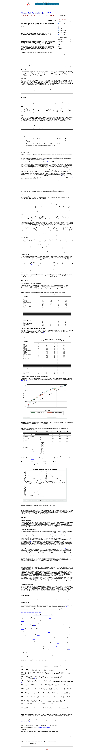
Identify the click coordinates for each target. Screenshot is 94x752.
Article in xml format (63, 28)
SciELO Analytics (63, 23)
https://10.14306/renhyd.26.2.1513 (27, 721)
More (60, 44)
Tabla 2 (44, 332)
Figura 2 (49, 464)
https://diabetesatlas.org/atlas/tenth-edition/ (29, 612)
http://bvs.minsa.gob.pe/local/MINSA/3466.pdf (57, 646)
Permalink (61, 48)
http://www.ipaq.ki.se (52, 235)
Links (67, 606)
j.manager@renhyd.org (47, 750)
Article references (63, 30)
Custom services (63, 15)
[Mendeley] (58, 44)
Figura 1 (22, 380)
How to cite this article (64, 32)
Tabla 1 (59, 288)
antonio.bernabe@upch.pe (44, 727)
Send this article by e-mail (64, 37)
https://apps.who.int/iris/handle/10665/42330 (41, 615)
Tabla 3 (26, 380)
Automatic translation (64, 35)
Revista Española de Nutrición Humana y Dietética (36, 12)
